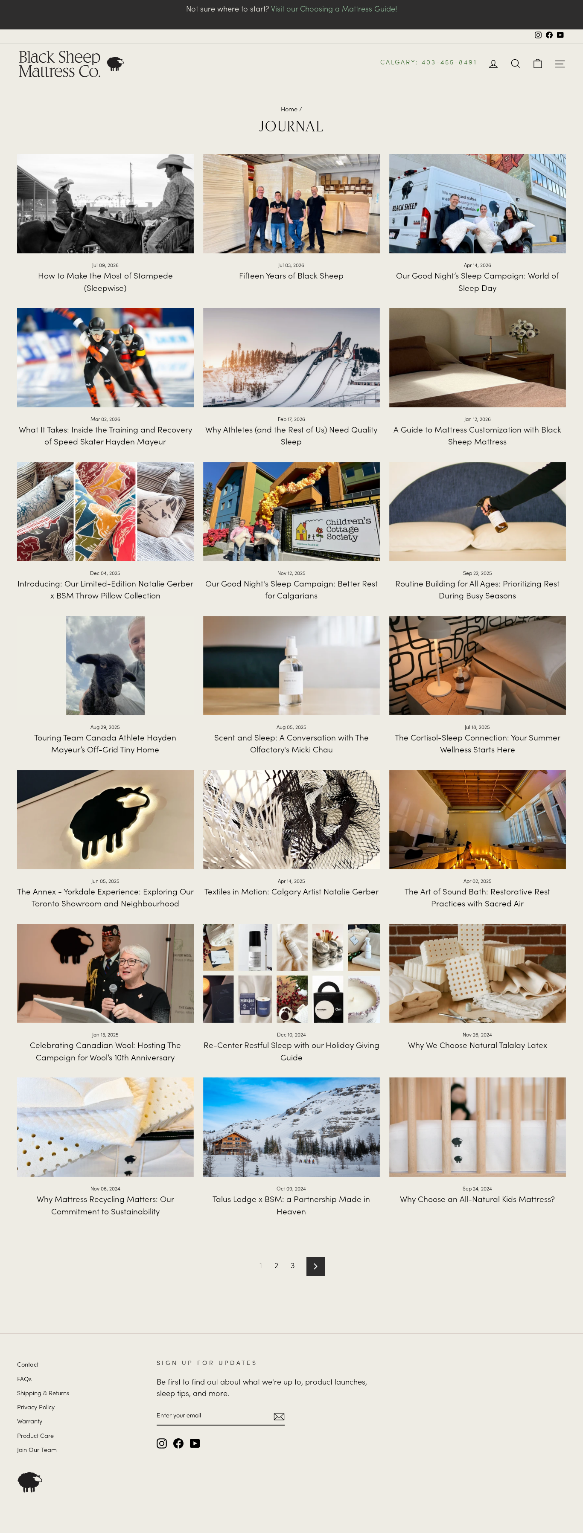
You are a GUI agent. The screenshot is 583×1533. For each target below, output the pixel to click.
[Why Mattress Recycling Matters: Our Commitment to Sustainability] (105, 1127)
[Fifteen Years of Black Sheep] (291, 203)
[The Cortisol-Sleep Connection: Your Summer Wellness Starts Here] (477, 665)
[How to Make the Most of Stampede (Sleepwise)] (105, 203)
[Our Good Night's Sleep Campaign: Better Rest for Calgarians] (291, 511)
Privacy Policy (36, 1408)
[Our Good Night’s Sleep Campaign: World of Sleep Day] (477, 203)
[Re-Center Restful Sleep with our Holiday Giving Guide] (291, 973)
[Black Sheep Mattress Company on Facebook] (178, 1443)
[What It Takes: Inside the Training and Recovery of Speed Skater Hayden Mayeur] (105, 357)
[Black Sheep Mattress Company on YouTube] (195, 1443)
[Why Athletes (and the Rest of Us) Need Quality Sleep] (291, 357)
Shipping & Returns (43, 1394)
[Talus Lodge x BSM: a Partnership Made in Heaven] (291, 1127)
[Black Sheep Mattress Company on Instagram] (162, 1443)
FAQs (24, 1380)
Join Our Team (37, 1451)
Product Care (35, 1437)
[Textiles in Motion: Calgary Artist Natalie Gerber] (291, 819)
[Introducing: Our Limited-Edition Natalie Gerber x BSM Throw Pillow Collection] (105, 511)
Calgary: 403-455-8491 (428, 63)
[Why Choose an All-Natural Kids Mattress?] (477, 1127)
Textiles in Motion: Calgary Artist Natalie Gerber (291, 892)
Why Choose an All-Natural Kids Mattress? (477, 1200)
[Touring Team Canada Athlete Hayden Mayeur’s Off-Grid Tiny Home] (105, 665)
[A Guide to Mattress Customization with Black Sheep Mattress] (477, 357)
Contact (27, 1365)
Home (289, 110)
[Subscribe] (279, 1416)
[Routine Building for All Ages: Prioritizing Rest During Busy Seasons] (477, 511)
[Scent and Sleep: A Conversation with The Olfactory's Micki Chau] (291, 665)
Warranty (29, 1422)
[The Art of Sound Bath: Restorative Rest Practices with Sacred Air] (477, 819)
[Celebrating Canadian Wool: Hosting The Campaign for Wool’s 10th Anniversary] (105, 973)
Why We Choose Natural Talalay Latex (477, 1046)
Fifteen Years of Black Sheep (291, 277)
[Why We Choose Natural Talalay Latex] (477, 973)
